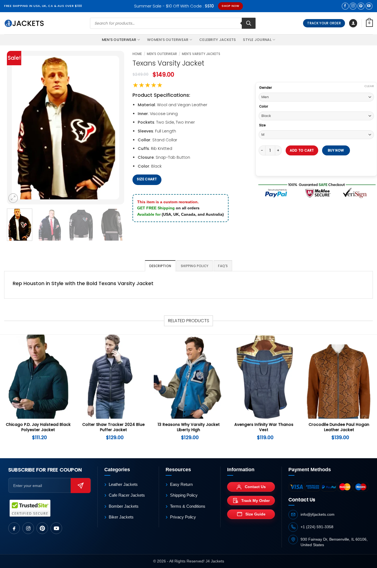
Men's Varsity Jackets (201, 54)
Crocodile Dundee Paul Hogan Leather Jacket (339, 427)
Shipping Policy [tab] (194, 266)
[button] (353, 23)
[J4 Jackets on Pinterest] (42, 528)
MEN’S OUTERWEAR (119, 39)
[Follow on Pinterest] (361, 6)
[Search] (249, 23)
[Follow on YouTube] (369, 6)
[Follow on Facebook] (345, 6)
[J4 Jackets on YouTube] (56, 528)
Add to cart (302, 150)
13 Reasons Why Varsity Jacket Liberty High (189, 427)
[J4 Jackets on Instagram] (28, 528)
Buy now (336, 150)
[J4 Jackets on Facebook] (14, 528)
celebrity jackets (217, 39)
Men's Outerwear (162, 54)
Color (263, 106)
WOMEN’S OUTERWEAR (167, 39)
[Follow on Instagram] (353, 6)
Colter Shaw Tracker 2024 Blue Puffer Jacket (113, 427)
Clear (369, 86)
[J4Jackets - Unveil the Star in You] (24, 23)
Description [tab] (160, 266)
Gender (265, 87)
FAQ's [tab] (223, 266)
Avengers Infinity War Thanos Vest (263, 427)
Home (137, 54)
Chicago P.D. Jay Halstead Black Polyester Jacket (38, 427)
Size (262, 125)
